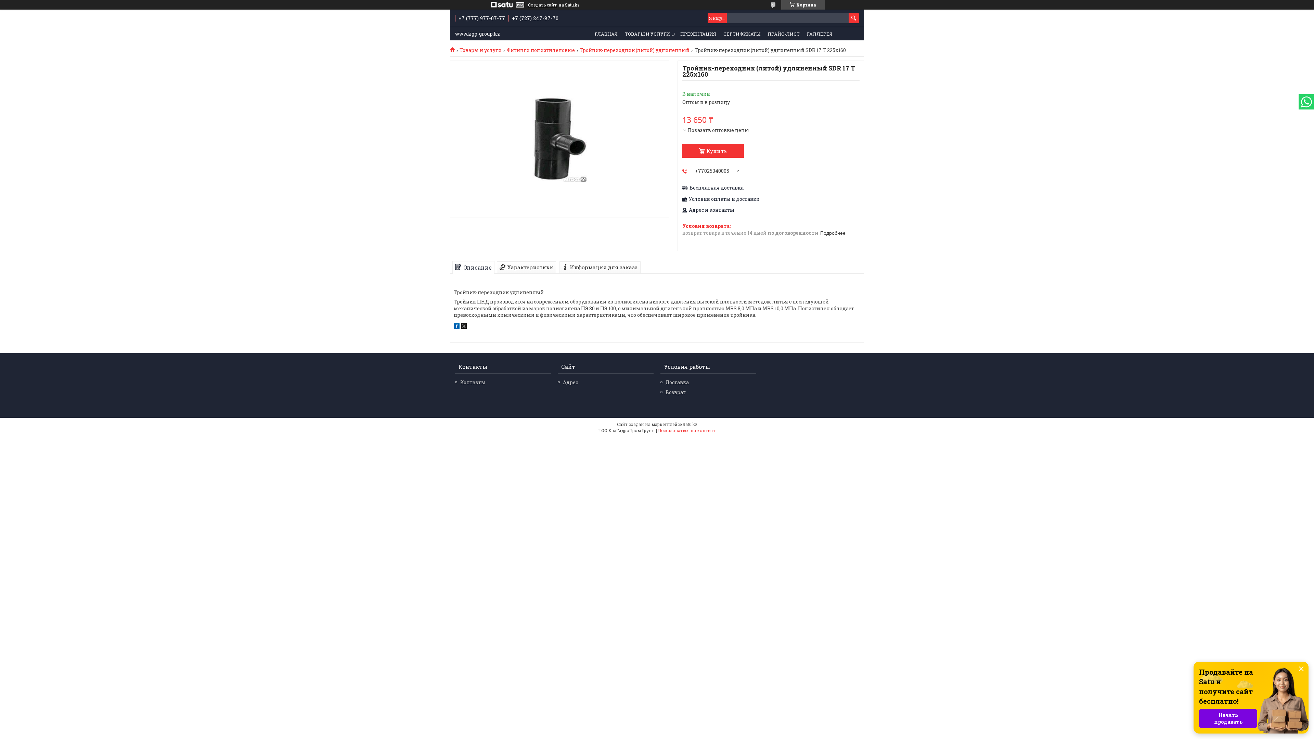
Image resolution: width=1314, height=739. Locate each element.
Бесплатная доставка (717, 188)
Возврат (676, 392)
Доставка (677, 382)
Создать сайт (542, 4)
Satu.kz (690, 424)
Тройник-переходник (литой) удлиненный (635, 50)
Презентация (698, 34)
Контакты (473, 382)
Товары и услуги (647, 34)
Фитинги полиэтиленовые (541, 50)
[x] (464, 327)
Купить (716, 150)
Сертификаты (741, 34)
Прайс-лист (784, 34)
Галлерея (820, 34)
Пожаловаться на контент (687, 430)
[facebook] (457, 327)
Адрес (570, 382)
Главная (606, 34)
